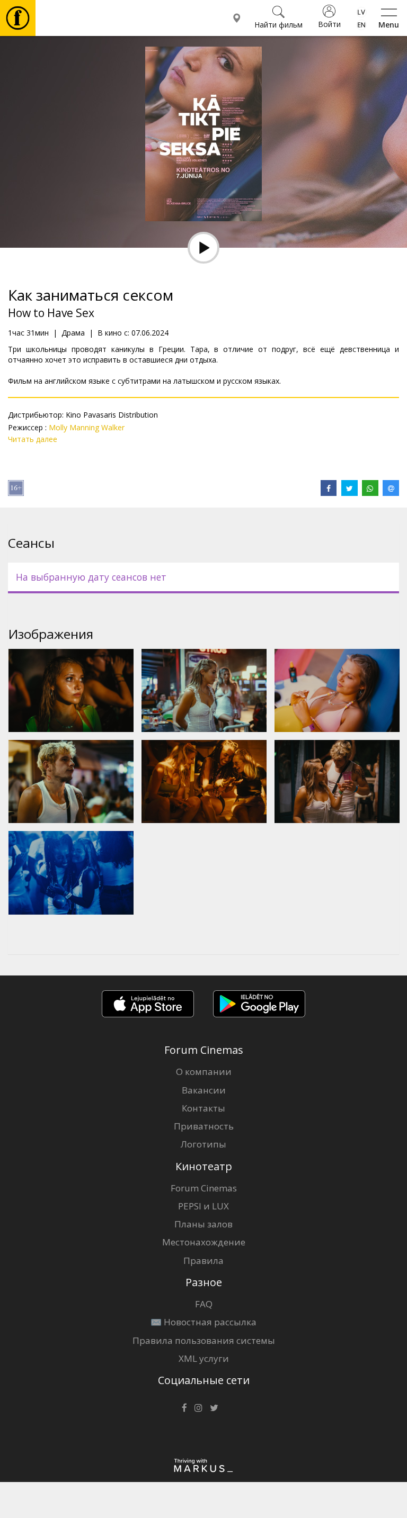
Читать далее (32, 439)
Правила (203, 1260)
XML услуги (204, 1358)
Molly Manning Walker (87, 427)
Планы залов (203, 1224)
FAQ (204, 1304)
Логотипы (203, 1144)
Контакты (203, 1108)
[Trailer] (203, 248)
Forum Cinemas (204, 1188)
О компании (204, 1071)
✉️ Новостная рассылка (203, 1322)
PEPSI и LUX (203, 1206)
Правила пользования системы (203, 1340)
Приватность (204, 1126)
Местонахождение (203, 1242)
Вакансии (204, 1090)
